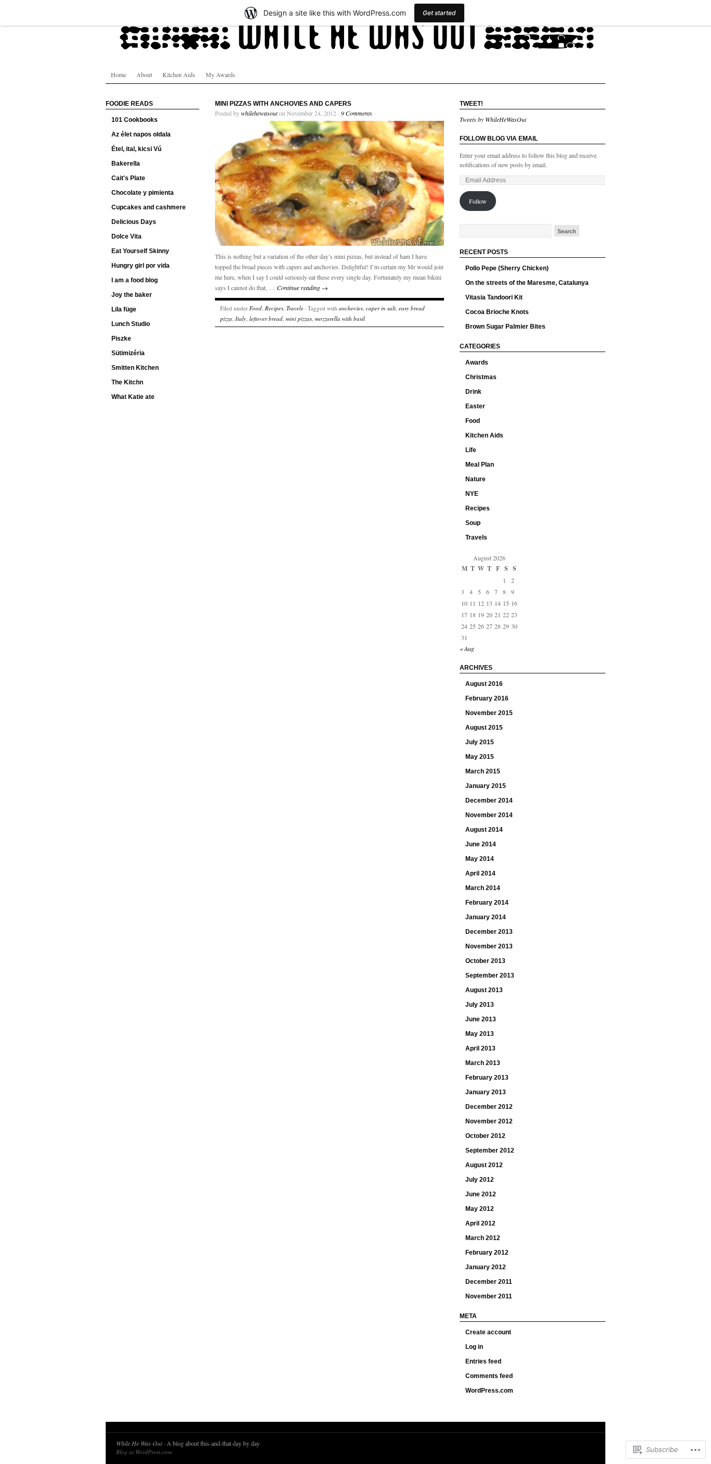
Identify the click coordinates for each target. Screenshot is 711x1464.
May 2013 (479, 1033)
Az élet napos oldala (141, 134)
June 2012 (480, 1194)
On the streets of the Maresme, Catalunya (527, 282)
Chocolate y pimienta (142, 192)
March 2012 (482, 1238)
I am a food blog (134, 280)
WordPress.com (489, 1390)
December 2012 (489, 1106)
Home (118, 74)
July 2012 (479, 1179)
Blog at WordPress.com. (144, 1452)
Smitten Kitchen (135, 367)
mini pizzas (299, 318)
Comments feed (489, 1376)
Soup (472, 523)
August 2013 (484, 990)
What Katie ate (133, 397)
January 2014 (485, 917)
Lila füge (123, 309)
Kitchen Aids (178, 74)
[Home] (355, 31)
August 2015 (484, 727)
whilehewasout (259, 113)
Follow (478, 201)
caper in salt (381, 308)
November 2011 (488, 1296)
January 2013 (485, 1092)
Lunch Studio (130, 324)
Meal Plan (479, 464)
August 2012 (484, 1165)
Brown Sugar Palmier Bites (505, 326)
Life (470, 450)
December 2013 (489, 931)
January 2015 (485, 786)
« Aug (467, 648)
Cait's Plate (128, 178)
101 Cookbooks (134, 119)
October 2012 (485, 1136)
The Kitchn (127, 382)
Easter (475, 406)
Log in (474, 1346)
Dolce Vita (126, 236)
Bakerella (125, 163)
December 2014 (489, 800)
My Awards (220, 74)
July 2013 (479, 1004)
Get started (439, 13)
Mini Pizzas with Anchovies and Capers (283, 103)
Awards (476, 362)
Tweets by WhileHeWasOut (493, 119)
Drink (473, 391)
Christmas (481, 377)
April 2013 (480, 1048)
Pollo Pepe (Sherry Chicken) (507, 268)
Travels (294, 308)
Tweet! (471, 103)
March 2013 (482, 1063)
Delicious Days (133, 222)
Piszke (121, 338)
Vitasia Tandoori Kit (494, 297)
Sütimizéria (128, 353)
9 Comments (356, 113)
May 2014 (479, 858)
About (144, 74)
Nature (475, 479)
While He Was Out (139, 1443)
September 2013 (489, 975)
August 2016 (484, 683)
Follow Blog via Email (499, 138)
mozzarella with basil (340, 318)
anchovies (351, 308)
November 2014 (489, 815)
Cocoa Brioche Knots (497, 312)
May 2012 (479, 1208)
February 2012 (487, 1252)
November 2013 (489, 946)
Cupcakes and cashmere (148, 207)
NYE (471, 493)
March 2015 (482, 771)
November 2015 (489, 713)
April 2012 (480, 1223)
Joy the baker (131, 294)
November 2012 (489, 1121)
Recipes (274, 308)
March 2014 (482, 888)
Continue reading (302, 287)
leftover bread (266, 318)
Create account (488, 1332)
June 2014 (480, 844)
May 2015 (479, 756)
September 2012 (489, 1150)
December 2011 (488, 1281)
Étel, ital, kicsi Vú (136, 149)
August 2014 (484, 829)
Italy (240, 318)
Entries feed (483, 1361)
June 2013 (480, 1019)
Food (255, 308)
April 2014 (480, 873)
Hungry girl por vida (140, 265)
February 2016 (487, 698)
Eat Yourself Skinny (140, 251)
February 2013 (487, 1077)
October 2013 (485, 961)
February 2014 (487, 902)
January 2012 (485, 1267)
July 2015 (479, 742)
